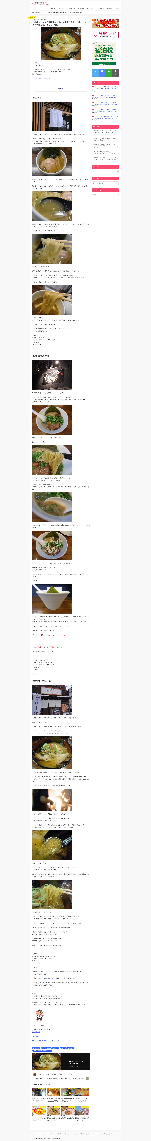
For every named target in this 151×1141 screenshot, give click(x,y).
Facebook (102, 74)
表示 (63, 88)
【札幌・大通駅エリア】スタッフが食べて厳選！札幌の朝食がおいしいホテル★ (105, 103)
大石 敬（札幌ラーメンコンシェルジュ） (42, 1050)
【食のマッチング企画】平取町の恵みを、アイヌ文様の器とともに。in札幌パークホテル (104, 132)
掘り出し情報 (81, 8)
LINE (109, 74)
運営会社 (103, 1134)
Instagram (115, 74)
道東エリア (90, 1134)
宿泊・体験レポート (71, 8)
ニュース (53, 8)
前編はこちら (42, 78)
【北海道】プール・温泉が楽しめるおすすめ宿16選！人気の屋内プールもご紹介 (105, 110)
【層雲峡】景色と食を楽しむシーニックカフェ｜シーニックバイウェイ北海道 (104, 158)
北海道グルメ (110, 8)
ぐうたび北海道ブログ (45, 1138)
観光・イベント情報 (91, 8)
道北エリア (82, 1134)
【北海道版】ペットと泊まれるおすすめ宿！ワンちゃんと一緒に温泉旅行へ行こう (105, 96)
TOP (47, 8)
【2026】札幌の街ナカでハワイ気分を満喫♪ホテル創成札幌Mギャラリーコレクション (104, 146)
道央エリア (71, 1048)
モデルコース (101, 8)
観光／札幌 (63, 1048)
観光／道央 (56, 1048)
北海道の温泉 (60, 8)
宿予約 (97, 1134)
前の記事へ (35, 1036)
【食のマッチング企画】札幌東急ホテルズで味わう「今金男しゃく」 (104, 139)
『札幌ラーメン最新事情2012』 (45, 978)
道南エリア (75, 1134)
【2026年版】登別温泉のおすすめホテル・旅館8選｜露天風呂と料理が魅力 (105, 117)
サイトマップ (111, 1134)
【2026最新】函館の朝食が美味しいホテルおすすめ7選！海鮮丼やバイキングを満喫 (105, 88)
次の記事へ (35, 1032)
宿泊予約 (118, 8)
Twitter (95, 74)
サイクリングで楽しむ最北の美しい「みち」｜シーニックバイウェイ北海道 (104, 152)
